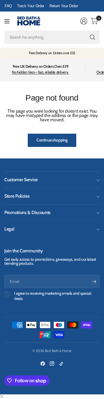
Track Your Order (30, 6)
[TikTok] (61, 363)
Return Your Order (63, 6)
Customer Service (21, 179)
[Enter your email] (94, 281)
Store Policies (17, 196)
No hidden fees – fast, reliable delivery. (40, 72)
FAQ (8, 6)
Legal (9, 229)
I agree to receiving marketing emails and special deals (52, 296)
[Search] (92, 37)
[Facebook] (42, 363)
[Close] (1, 396)
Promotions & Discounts (27, 212)
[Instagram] (52, 363)
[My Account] (84, 21)
